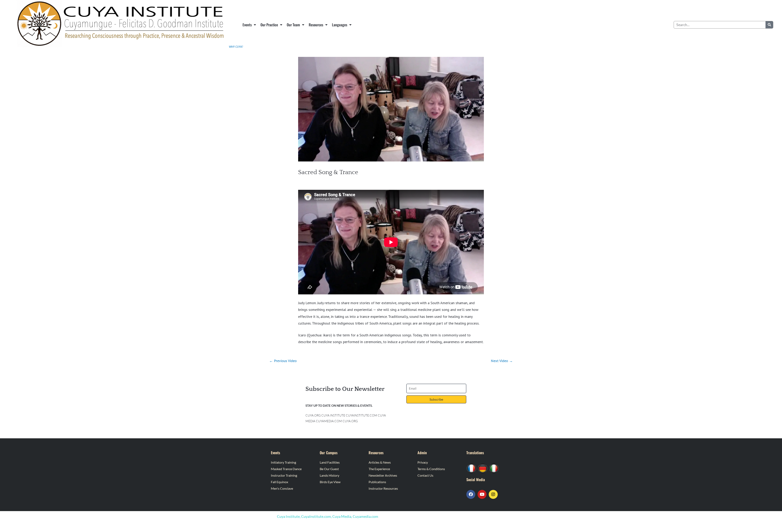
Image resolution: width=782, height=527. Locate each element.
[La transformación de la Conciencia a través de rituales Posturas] (494, 467)
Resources (316, 24)
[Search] (769, 24)
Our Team (293, 24)
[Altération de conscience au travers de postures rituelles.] (471, 467)
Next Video (502, 360)
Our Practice (269, 24)
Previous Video (283, 360)
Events (247, 24)
